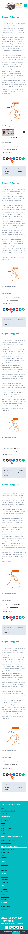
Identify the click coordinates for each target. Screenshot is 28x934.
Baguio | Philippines (10, 17)
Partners (3, 833)
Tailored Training (5, 852)
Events (3, 867)
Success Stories (5, 897)
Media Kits (3, 894)
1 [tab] (11, 137)
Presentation (4, 820)
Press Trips (4, 899)
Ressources (4, 813)
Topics (2, 855)
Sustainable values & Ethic (8, 811)
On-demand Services (6, 831)
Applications (4, 879)
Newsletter (4, 909)
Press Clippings (5, 889)
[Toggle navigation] (2, 5)
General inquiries (5, 906)
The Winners (4, 882)
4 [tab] (16, 137)
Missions (3, 823)
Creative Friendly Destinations (9, 840)
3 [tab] (14, 137)
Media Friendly (5, 891)
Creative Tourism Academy (8, 849)
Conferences (4, 865)
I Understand (16, 932)
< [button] (4, 132)
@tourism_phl (14, 149)
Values (2, 825)
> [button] (24, 132)
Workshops (4, 870)
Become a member (6, 828)
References (4, 857)
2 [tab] (13, 137)
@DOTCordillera (15, 147)
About (2, 808)
